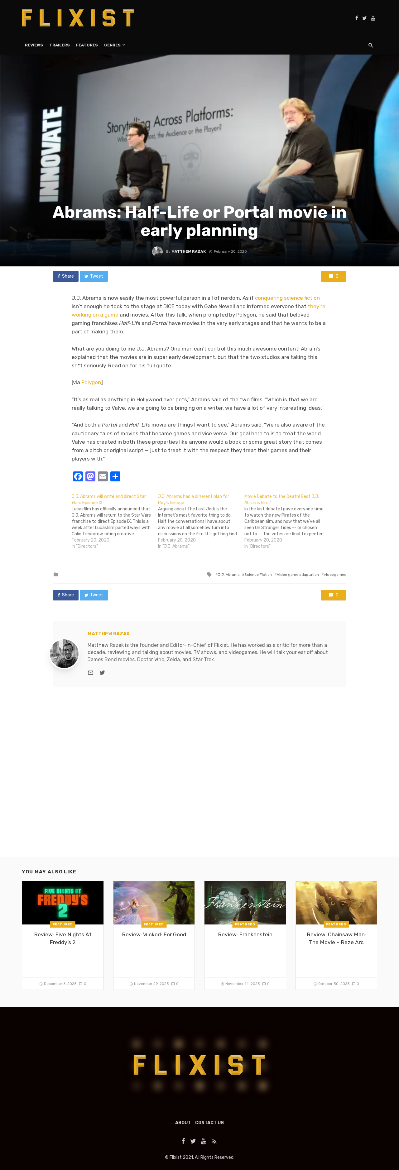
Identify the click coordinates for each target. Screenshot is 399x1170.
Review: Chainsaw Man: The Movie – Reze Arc (336, 938)
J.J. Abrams (228, 574)
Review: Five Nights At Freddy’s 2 (63, 938)
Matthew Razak (188, 251)
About (183, 1122)
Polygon (91, 382)
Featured (63, 924)
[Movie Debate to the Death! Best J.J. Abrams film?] (287, 522)
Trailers (59, 45)
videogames (335, 574)
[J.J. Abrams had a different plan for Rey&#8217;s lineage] (201, 522)
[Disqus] (199, 777)
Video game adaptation (298, 574)
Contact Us (209, 1122)
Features (87, 45)
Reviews (34, 45)
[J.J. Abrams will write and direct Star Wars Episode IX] (115, 522)
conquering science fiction (287, 298)
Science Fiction (258, 574)
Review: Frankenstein (245, 934)
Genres (112, 45)
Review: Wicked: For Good (154, 934)
